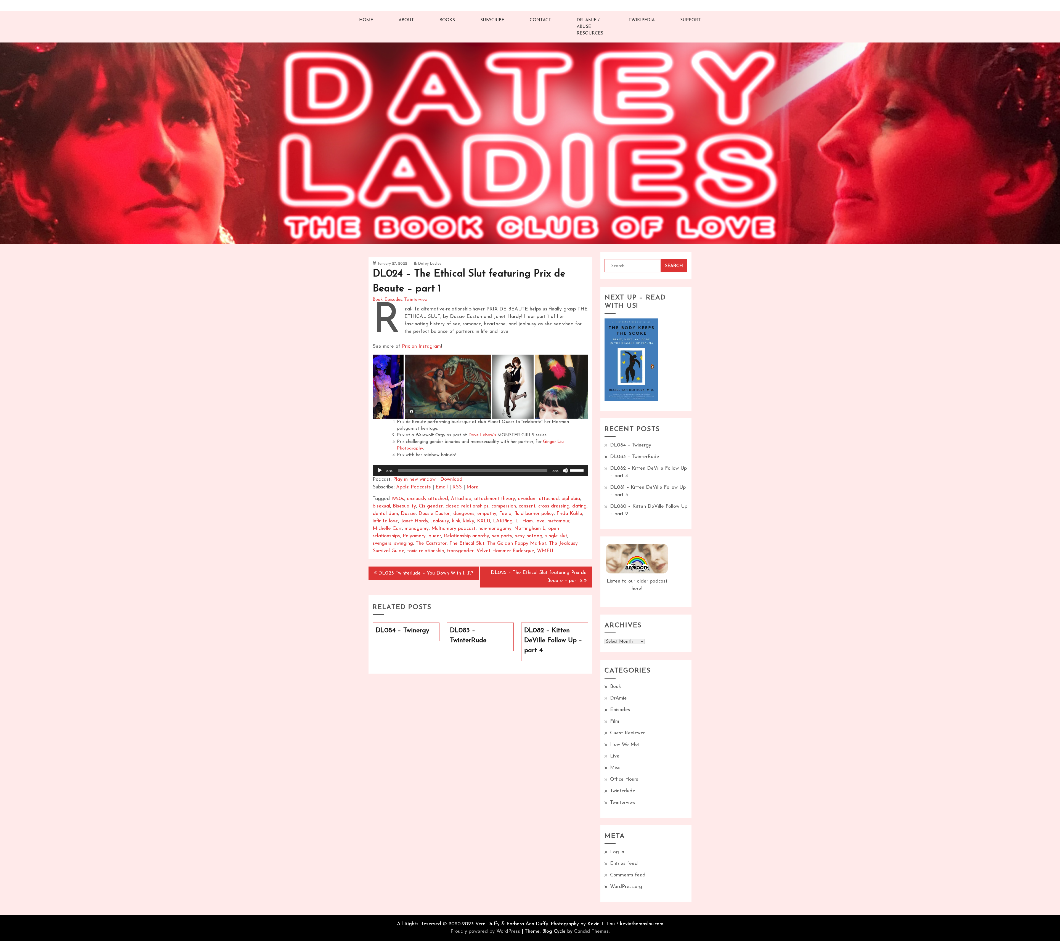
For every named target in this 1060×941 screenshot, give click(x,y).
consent (527, 506)
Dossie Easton (434, 513)
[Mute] (565, 470)
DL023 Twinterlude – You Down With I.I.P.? (425, 573)
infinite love (385, 521)
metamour (558, 521)
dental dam (385, 513)
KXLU (483, 521)
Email (442, 487)
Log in (617, 852)
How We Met (625, 744)
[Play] (380, 470)
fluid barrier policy (534, 513)
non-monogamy (495, 528)
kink (456, 521)
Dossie (408, 513)
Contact (540, 20)
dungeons (464, 513)
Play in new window (414, 479)
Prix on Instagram (421, 346)
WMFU (545, 551)
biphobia (570, 498)
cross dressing (553, 506)
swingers (382, 543)
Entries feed (624, 863)
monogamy (417, 528)
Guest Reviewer (627, 733)
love (540, 521)
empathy (486, 513)
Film (614, 721)
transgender (460, 551)
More (472, 487)
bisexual (381, 506)
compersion (503, 506)
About (406, 20)
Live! (615, 756)
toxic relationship (425, 551)
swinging (403, 543)
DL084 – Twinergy (630, 445)
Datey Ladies (429, 264)
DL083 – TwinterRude (634, 456)
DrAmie (618, 698)
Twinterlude (622, 791)
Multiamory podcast (453, 528)
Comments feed (627, 875)
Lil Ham (524, 521)
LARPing (503, 521)
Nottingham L (529, 528)
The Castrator (431, 543)
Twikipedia (642, 20)
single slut (556, 536)
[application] (480, 470)
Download (451, 479)
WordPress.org (626, 886)
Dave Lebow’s (482, 435)
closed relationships (467, 506)
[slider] (577, 470)
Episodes (393, 299)
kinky (468, 521)
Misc (615, 767)
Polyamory (414, 536)
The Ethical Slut (466, 543)
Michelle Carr (387, 528)
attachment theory (494, 498)
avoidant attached (538, 498)
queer (434, 536)
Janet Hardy (414, 521)
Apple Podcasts (413, 487)
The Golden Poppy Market (516, 543)
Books (447, 20)
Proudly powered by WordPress (485, 931)
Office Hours (624, 779)
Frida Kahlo (569, 513)
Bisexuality (404, 506)
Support (690, 20)
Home (366, 20)
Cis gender (431, 506)
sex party (502, 536)
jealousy (440, 521)
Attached (461, 498)
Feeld (505, 513)
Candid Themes (591, 931)
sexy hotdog (528, 536)
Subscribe (492, 20)
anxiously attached (427, 498)
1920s (397, 498)
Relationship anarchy (466, 536)
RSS (457, 487)
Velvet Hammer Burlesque (505, 551)
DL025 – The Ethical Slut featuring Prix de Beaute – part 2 (539, 576)
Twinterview (416, 299)
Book (378, 299)
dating (579, 506)
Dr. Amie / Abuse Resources (590, 27)
